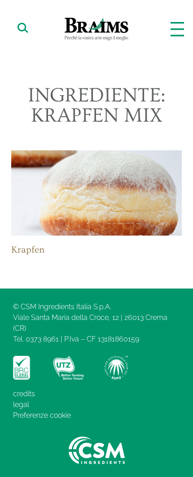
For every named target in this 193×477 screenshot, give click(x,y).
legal (21, 404)
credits (24, 393)
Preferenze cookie (42, 415)
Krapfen (27, 250)
